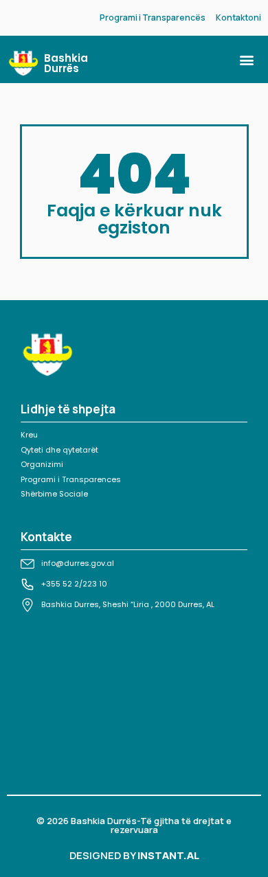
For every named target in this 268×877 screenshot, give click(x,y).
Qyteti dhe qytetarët (59, 449)
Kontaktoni (238, 17)
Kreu (29, 434)
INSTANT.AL (168, 855)
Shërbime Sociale (54, 493)
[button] (246, 59)
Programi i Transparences (71, 479)
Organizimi (42, 464)
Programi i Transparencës (152, 17)
